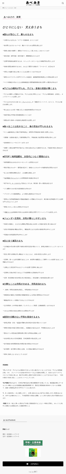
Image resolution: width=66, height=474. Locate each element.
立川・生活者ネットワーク (11, 436)
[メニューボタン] (3, 3)
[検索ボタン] (63, 3)
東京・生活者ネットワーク (11, 434)
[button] (33, 463)
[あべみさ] (33, 3)
